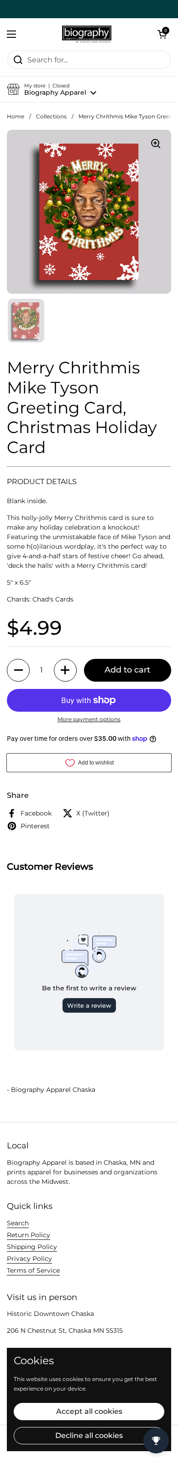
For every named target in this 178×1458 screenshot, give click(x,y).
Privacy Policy (29, 1258)
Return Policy (28, 1235)
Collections (51, 116)
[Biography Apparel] (86, 34)
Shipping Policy (32, 1247)
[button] (162, 34)
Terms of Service (33, 1270)
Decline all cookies (89, 1435)
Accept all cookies (89, 1411)
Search (18, 1223)
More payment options (89, 719)
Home (15, 116)
